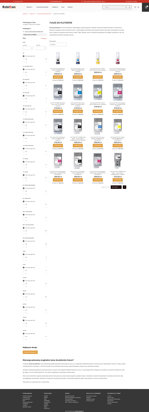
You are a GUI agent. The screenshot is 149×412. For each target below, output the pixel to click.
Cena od (25, 45)
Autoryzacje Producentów (113, 399)
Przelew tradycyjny (27, 396)
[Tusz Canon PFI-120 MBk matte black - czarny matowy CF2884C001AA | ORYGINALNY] (77, 126)
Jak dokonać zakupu (91, 396)
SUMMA (46, 403)
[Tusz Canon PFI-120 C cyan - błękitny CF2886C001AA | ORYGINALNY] (97, 126)
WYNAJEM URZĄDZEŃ (42, 7)
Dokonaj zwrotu (90, 400)
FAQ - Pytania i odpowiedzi (71, 402)
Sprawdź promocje (30, 352)
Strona (103, 187)
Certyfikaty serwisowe (70, 400)
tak (26, 59)
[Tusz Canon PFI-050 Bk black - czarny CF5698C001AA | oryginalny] (57, 57)
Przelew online (26, 397)
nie (26, 62)
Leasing (25, 405)
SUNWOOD (46, 400)
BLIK (24, 400)
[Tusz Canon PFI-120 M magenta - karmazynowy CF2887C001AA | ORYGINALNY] (57, 160)
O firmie (109, 396)
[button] (129, 7)
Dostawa (88, 397)
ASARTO (46, 405)
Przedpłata (25, 403)
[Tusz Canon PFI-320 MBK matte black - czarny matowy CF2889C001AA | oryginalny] (117, 160)
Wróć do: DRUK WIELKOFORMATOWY (34, 31)
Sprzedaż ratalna (27, 407)
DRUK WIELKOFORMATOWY (44, 13)
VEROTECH (47, 408)
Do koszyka (58, 77)
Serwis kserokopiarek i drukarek (73, 397)
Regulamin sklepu (90, 399)
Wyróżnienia (110, 400)
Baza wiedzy (110, 397)
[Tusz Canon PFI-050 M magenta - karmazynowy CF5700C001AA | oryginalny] (117, 57)
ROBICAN (25, 13)
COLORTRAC (47, 402)
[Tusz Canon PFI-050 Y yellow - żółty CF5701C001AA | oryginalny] (97, 57)
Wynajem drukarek (69, 396)
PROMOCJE (55, 7)
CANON (46, 396)
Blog (62, 7)
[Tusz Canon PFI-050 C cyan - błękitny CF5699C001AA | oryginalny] (77, 57)
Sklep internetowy (74, 411)
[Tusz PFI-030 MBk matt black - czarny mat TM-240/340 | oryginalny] (57, 92)
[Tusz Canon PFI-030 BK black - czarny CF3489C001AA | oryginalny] (57, 126)
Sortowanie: (52, 41)
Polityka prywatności (112, 402)
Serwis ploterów (69, 399)
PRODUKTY (29, 7)
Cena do (38, 45)
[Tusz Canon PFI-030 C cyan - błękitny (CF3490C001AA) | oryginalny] (77, 92)
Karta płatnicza (26, 399)
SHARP (46, 397)
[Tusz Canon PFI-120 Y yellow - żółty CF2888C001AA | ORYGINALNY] (117, 126)
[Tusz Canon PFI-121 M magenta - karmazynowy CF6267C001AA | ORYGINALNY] (97, 160)
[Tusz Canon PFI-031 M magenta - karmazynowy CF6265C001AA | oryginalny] (117, 92)
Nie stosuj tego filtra (30, 56)
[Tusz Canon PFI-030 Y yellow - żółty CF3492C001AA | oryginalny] (97, 92)
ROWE (45, 407)
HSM (45, 399)
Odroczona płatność (28, 402)
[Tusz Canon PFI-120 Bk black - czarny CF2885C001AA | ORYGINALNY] (77, 160)
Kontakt (70, 7)
